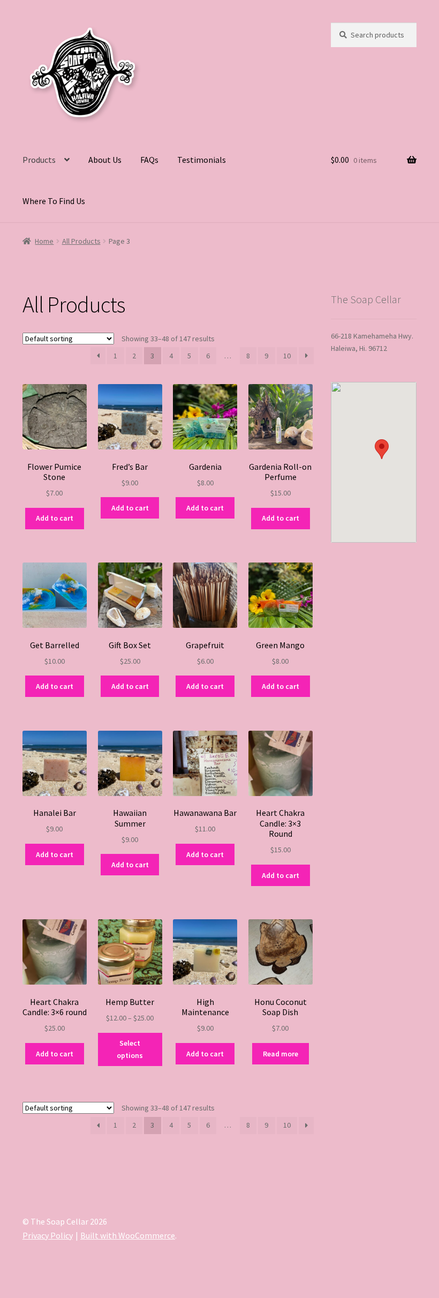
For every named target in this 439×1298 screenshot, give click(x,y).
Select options (130, 1049)
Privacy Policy (47, 1235)
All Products (81, 241)
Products (39, 159)
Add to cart (54, 518)
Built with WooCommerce (127, 1235)
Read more (280, 1054)
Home (44, 241)
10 (287, 356)
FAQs (149, 159)
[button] (381, 449)
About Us (105, 159)
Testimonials (201, 159)
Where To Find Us (53, 201)
